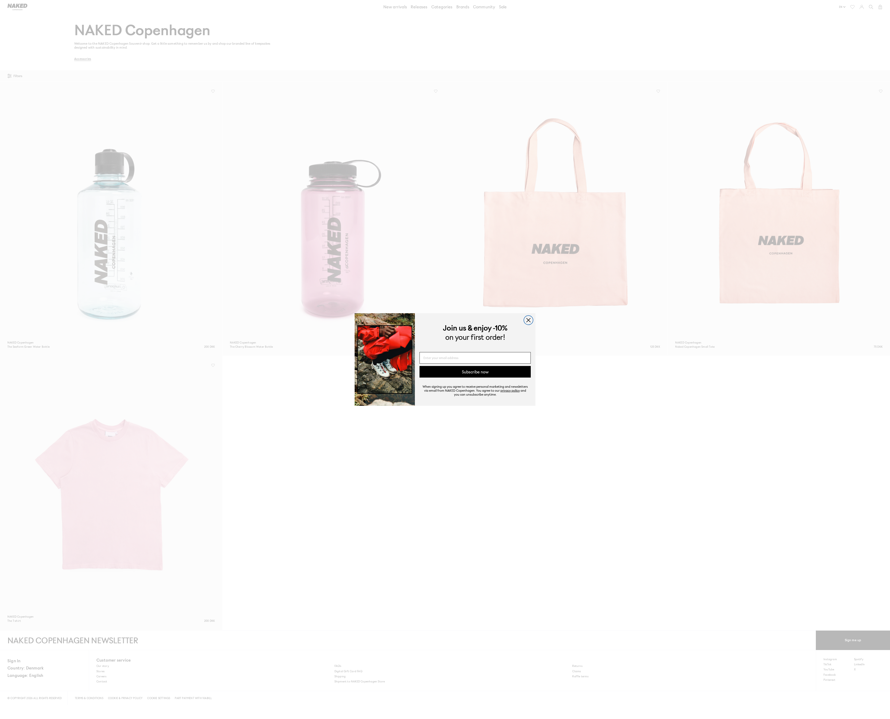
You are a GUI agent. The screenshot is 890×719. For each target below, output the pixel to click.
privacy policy (510, 390)
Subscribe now (475, 371)
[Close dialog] (528, 320)
